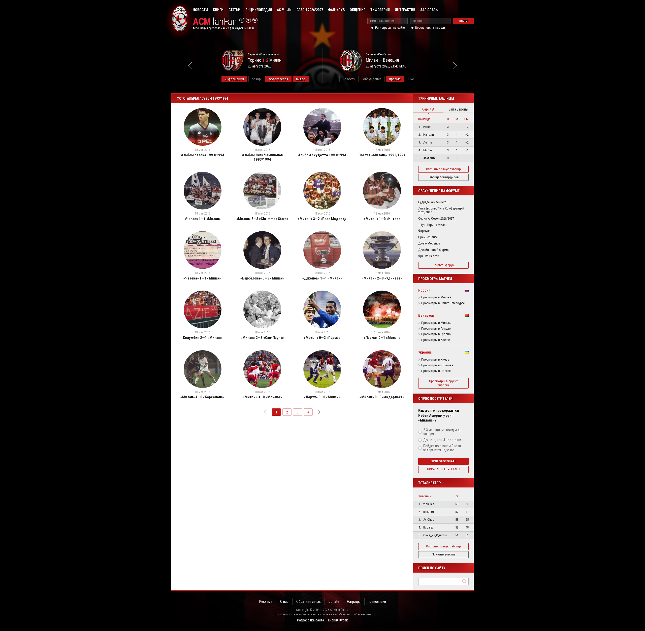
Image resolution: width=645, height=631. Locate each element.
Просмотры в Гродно (436, 334)
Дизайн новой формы (433, 250)
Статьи (234, 10)
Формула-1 (425, 231)
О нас (284, 601)
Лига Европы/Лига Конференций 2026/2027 (441, 210)
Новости (200, 10)
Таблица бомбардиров (443, 177)
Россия (424, 290)
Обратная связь (308, 601)
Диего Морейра (429, 243)
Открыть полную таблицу (443, 169)
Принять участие (443, 554)
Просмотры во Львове (437, 365)
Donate (334, 601)
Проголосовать (444, 461)
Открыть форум (443, 265)
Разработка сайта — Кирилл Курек (322, 620)
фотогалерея (278, 79)
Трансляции (377, 601)
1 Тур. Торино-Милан (432, 225)
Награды (354, 601)
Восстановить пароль (430, 27)
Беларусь (426, 315)
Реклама (265, 601)
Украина (425, 352)
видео (300, 79)
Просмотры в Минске (436, 323)
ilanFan (215, 21)
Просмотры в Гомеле (435, 328)
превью (395, 79)
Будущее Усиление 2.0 (433, 202)
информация (234, 79)
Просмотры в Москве (436, 297)
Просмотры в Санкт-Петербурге (443, 303)
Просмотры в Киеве (435, 359)
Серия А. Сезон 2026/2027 (436, 218)
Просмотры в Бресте (435, 340)
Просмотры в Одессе (435, 371)
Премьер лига (428, 237)
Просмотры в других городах (443, 383)
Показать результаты (443, 469)
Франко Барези (428, 256)
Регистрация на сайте (390, 27)
